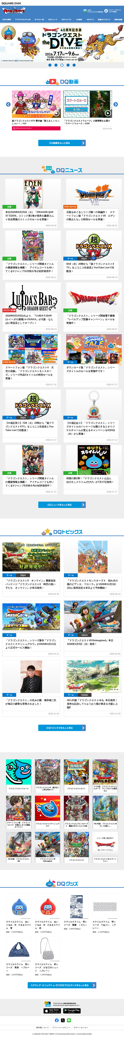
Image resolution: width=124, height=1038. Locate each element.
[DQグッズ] (90, 19)
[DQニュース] (52, 19)
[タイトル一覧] (39, 19)
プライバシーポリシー (61, 1027)
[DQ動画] (79, 19)
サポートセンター (81, 1027)
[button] (49, 65)
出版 (9, 207)
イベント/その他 (9, 310)
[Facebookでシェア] (57, 1020)
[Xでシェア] (63, 1020)
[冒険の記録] (118, 19)
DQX (84, 258)
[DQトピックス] (66, 19)
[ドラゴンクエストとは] (23, 19)
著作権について (42, 1027)
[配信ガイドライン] (104, 19)
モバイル (70, 207)
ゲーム (70, 258)
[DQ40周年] (6, 19)
